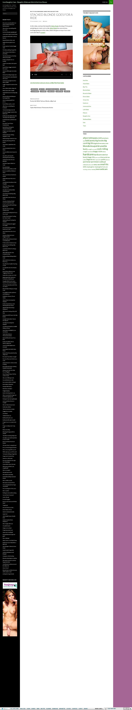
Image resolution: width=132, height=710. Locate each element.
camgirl (90, 149)
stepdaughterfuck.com (101, 167)
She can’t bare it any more (9, 405)
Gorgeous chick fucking (8, 556)
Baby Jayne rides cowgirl (8, 90)
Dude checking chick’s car (9, 393)
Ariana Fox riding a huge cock (10, 74)
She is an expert (6, 470)
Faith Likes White (7, 407)
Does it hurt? (6, 568)
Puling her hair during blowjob (10, 399)
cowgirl (42, 32)
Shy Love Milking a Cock (8, 377)
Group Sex (86, 100)
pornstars (59, 91)
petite (103, 159)
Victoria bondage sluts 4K (9, 110)
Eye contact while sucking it (9, 382)
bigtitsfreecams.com (52, 89)
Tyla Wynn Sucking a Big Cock (10, 435)
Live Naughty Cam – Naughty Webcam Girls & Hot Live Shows (25, 2)
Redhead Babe (87, 119)
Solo (84, 122)
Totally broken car (7, 415)
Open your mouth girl (8, 532)
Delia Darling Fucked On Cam (10, 138)
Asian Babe (86, 83)
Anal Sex (85, 80)
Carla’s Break (6, 497)
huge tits (91, 157)
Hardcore (46, 11)
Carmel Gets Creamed (8, 495)
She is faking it (6, 538)
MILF (94, 159)
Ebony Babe (86, 96)
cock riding (35, 91)
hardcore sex (99, 154)
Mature (85, 113)
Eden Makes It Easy (7, 509)
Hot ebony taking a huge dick (9, 50)
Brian (45, 21)
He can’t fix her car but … (8, 507)
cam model (94, 149)
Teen (84, 125)
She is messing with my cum (9, 449)
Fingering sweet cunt (8, 530)
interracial (97, 157)
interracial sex (105, 157)
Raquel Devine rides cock (9, 40)
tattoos (89, 169)
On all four (5, 413)
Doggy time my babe (7, 411)
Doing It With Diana (7, 386)
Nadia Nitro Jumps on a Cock (9, 275)
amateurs (105, 138)
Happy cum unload (7, 528)
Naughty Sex (54, 11)
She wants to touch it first (9, 482)
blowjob (93, 146)
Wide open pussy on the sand (10, 452)
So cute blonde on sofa (8, 380)
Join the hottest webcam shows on (47, 83)
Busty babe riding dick (8, 384)
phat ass (108, 159)
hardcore (51, 91)
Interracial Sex (87, 106)
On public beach (6, 526)
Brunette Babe (87, 93)
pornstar (87, 162)
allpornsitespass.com (92, 138)
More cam (105, 2)
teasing (93, 169)
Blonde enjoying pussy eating (10, 558)
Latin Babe (86, 109)
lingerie (89, 159)
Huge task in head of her (8, 456)
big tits (42, 89)
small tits (104, 164)
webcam (67, 91)
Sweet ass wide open (8, 458)
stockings (85, 169)
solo (84, 167)
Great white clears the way (9, 464)
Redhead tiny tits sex (8, 417)
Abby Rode (54, 26)
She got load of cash (7, 472)
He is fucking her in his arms (9, 488)
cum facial (90, 151)
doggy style (97, 151)
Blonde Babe (39, 11)
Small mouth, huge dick (8, 550)
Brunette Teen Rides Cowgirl (9, 356)
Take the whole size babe (8, 409)
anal (84, 141)
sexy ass (97, 164)
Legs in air (5, 514)
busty (85, 149)
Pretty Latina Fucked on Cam (9, 242)
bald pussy (90, 140)
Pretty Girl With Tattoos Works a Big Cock (43, 100)
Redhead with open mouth (9, 420)
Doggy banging (6, 390)
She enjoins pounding (8, 474)
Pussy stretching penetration (10, 447)
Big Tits (32, 11)
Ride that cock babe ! (7, 388)
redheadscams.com (88, 164)
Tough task (5, 505)
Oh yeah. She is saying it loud (9, 445)
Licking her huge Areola (8, 574)
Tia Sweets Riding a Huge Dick (10, 454)
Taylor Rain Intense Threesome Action (41, 106)
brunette (102, 146)
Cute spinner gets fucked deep (10, 34)
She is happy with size (8, 523)
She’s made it (6, 490)
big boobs (99, 140)
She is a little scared (7, 480)
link (130, 682)
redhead (102, 162)
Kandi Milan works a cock (9, 104)
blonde (63, 89)
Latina (84, 159)
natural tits (98, 159)
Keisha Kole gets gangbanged (10, 32)
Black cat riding (6, 429)
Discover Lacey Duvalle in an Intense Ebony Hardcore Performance (9, 24)
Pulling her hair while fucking (9, 493)
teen (98, 169)
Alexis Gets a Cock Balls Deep (10, 540)
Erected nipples (6, 499)
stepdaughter (90, 167)
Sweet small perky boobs (8, 511)
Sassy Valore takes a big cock (9, 88)
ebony (104, 151)
